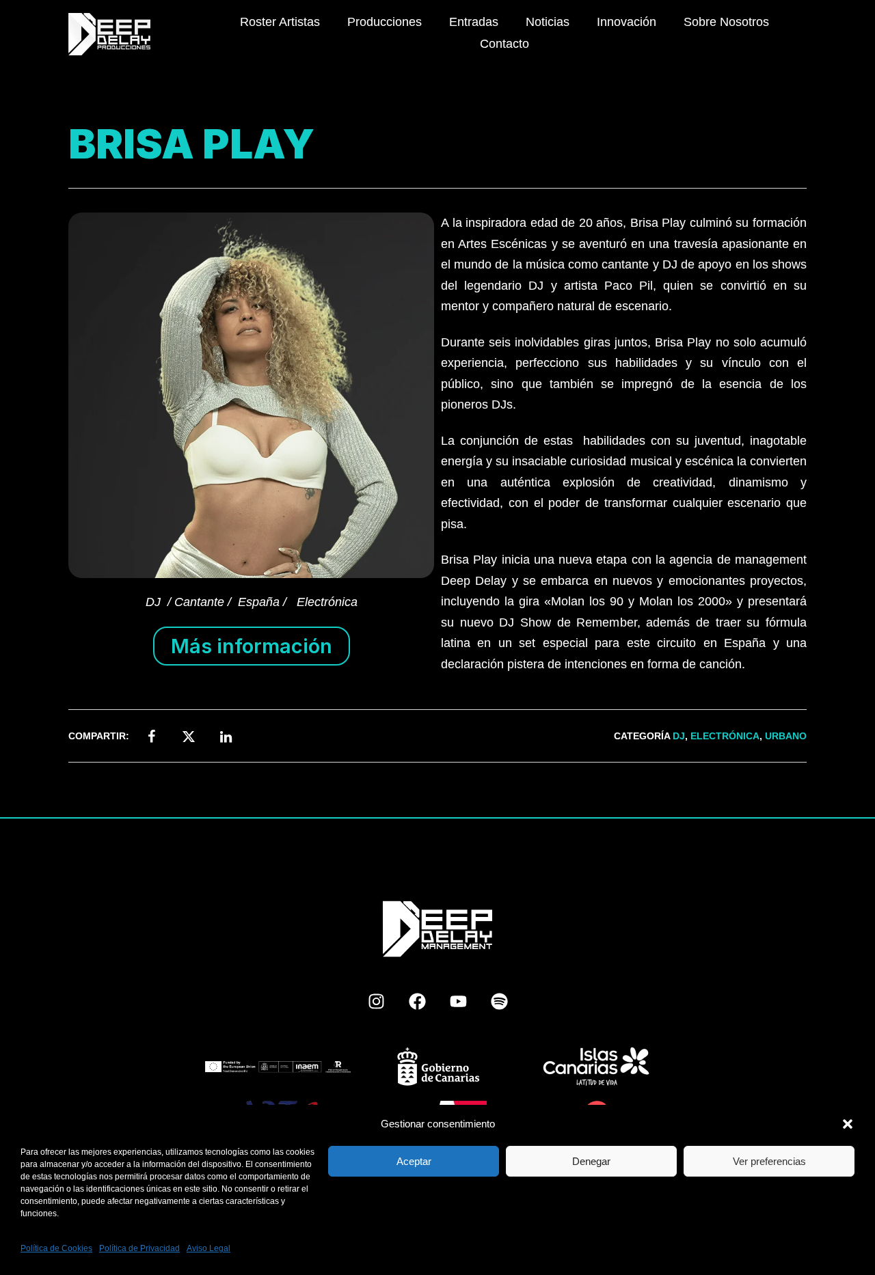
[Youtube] (458, 1002)
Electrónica (724, 735)
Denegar (591, 1161)
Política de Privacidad (139, 1248)
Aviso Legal (208, 1248)
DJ (679, 735)
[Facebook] (417, 1002)
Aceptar (413, 1161)
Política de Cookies (56, 1248)
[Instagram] (376, 1002)
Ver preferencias (769, 1161)
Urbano (786, 735)
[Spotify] (499, 1002)
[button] (847, 1124)
